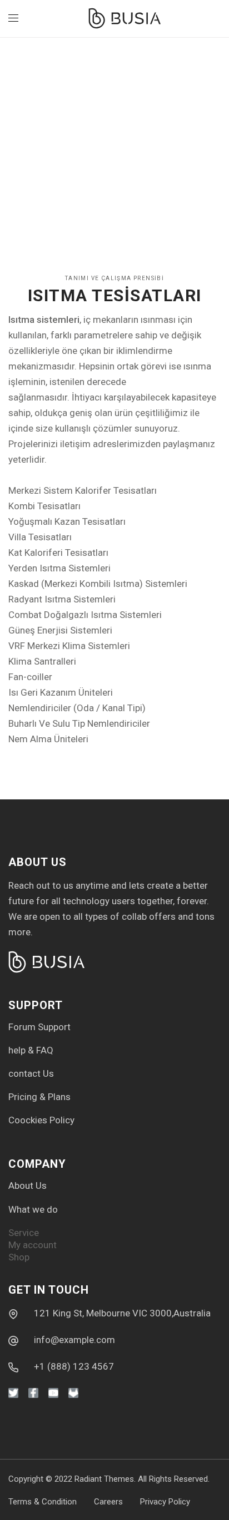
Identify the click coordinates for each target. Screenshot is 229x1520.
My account (32, 1244)
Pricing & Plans (39, 1096)
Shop (18, 1257)
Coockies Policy (41, 1120)
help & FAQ (30, 1050)
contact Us (31, 1073)
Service (23, 1232)
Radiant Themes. (105, 1479)
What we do (33, 1209)
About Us (27, 1185)
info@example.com (74, 1339)
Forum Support (39, 1026)
